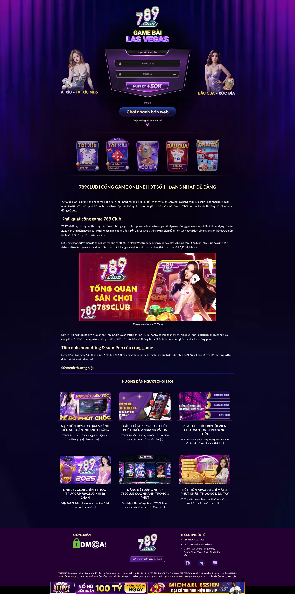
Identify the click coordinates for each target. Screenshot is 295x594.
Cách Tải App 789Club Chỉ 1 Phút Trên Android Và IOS (145, 428)
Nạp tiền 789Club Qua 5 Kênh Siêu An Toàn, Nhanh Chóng (85, 428)
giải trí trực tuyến (157, 201)
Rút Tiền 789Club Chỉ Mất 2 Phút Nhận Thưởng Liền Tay (205, 491)
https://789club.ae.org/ (180, 576)
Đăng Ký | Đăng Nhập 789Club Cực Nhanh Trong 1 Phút (145, 494)
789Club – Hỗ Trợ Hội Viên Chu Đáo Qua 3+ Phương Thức (204, 430)
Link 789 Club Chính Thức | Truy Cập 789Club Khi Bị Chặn (85, 494)
